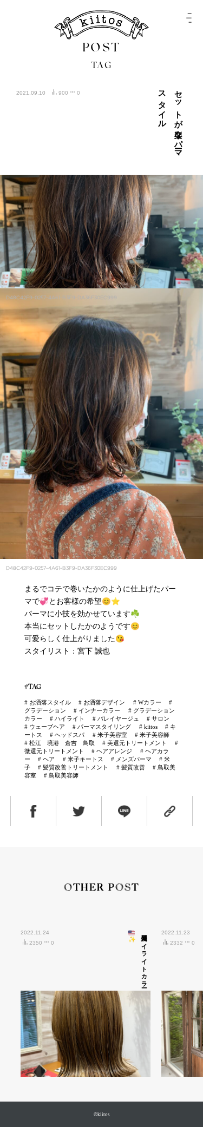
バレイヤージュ (118, 718)
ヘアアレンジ (114, 751)
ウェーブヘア (47, 726)
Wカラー (149, 702)
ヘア (49, 759)
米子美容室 (112, 734)
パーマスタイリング (104, 726)
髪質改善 (133, 767)
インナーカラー (99, 710)
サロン (160, 718)
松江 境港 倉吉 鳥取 (62, 743)
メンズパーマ (134, 759)
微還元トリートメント (54, 751)
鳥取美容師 (63, 775)
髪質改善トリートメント (75, 767)
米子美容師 (154, 734)
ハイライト (69, 718)
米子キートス (85, 759)
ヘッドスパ (69, 734)
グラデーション (45, 710)
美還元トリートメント (137, 743)
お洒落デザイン (104, 702)
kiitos (151, 726)
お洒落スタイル (50, 702)
